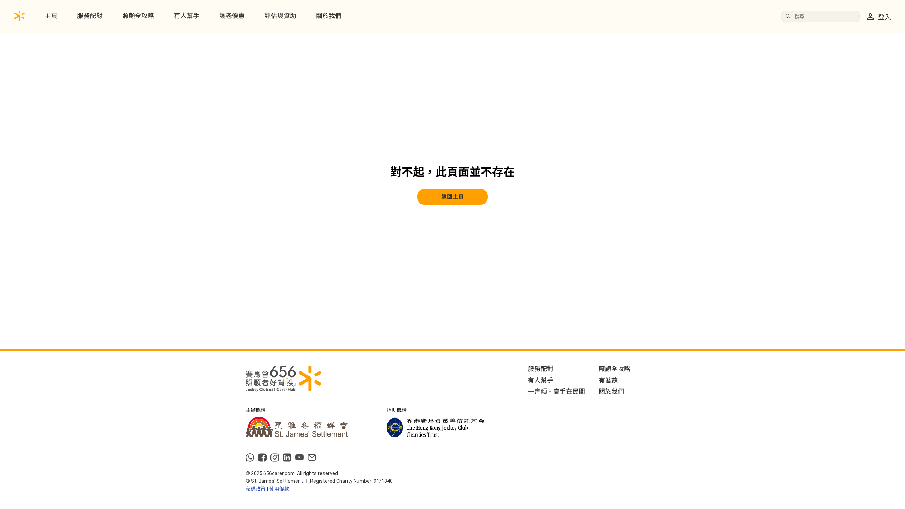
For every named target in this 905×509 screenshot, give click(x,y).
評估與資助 (280, 15)
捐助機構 (397, 410)
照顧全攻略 (138, 15)
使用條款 (279, 489)
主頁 (51, 15)
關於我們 (328, 15)
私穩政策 (255, 489)
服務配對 (90, 15)
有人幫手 (186, 15)
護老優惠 (232, 15)
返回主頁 (452, 196)
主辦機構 (255, 410)
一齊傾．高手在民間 (556, 391)
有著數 (608, 380)
